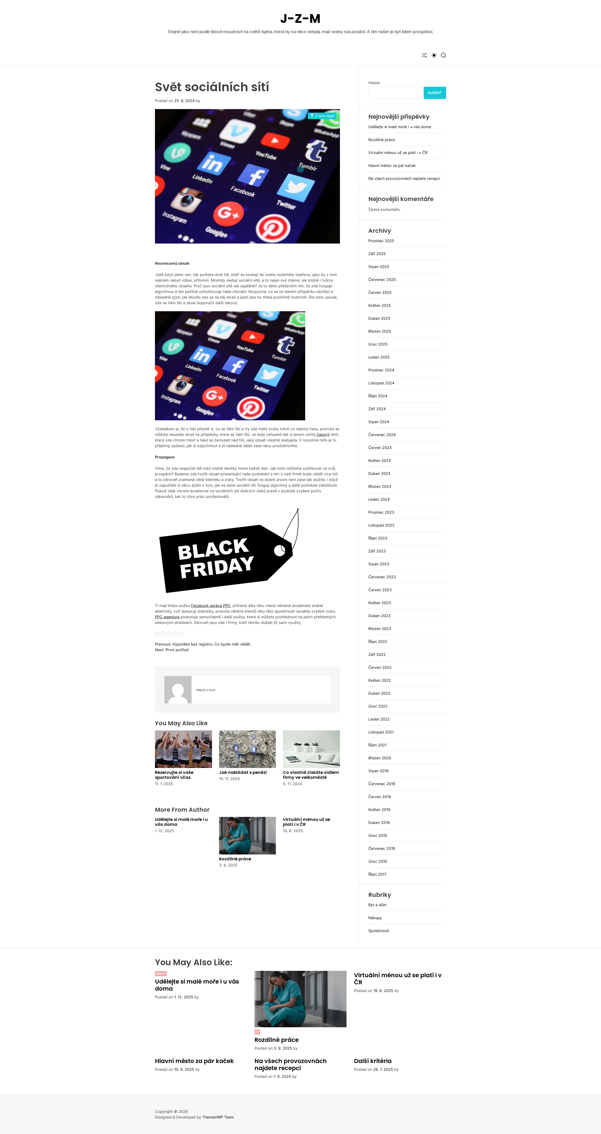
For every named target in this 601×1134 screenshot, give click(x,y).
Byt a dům (377, 904)
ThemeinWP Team (218, 1117)
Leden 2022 (379, 719)
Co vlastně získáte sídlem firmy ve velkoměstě (311, 774)
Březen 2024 (379, 486)
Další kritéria (373, 1061)
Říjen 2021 (377, 745)
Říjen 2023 (377, 538)
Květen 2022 (379, 680)
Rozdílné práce (235, 859)
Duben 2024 (379, 473)
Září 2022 (377, 654)
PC (257, 1032)
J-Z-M (300, 18)
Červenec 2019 (381, 783)
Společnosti (378, 930)
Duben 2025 (379, 318)
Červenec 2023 (382, 577)
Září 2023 (377, 551)
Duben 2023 (379, 615)
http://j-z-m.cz (206, 690)
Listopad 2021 (381, 732)
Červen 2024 (380, 447)
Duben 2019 (379, 822)
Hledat (374, 82)
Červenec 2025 (382, 279)
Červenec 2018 (381, 848)
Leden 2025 (379, 357)
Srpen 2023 (378, 564)
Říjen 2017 (377, 874)
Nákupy (375, 917)
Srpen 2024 (378, 421)
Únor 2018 (377, 861)
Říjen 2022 (377, 641)
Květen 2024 (379, 460)
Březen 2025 (379, 331)
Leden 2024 (379, 499)
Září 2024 (377, 408)
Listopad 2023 (381, 525)
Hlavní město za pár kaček (392, 165)
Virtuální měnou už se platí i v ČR (306, 821)
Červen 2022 (380, 667)
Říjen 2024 (377, 396)
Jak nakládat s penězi (243, 772)
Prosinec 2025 (381, 240)
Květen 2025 (379, 305)
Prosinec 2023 (381, 512)
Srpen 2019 (378, 770)
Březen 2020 (379, 758)
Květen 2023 (379, 602)
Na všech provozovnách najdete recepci (404, 178)
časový (323, 434)
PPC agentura (167, 616)
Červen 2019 (379, 796)
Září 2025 (377, 253)
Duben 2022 (379, 693)
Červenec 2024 (382, 434)
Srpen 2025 (378, 266)
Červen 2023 (380, 589)
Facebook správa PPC (211, 605)
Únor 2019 (377, 835)
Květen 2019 (379, 809)
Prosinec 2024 (381, 370)
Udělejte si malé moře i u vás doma (181, 821)
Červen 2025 (380, 292)
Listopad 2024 (381, 383)
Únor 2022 (378, 706)
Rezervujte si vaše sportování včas (174, 774)
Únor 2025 (378, 344)
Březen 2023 (379, 628)
